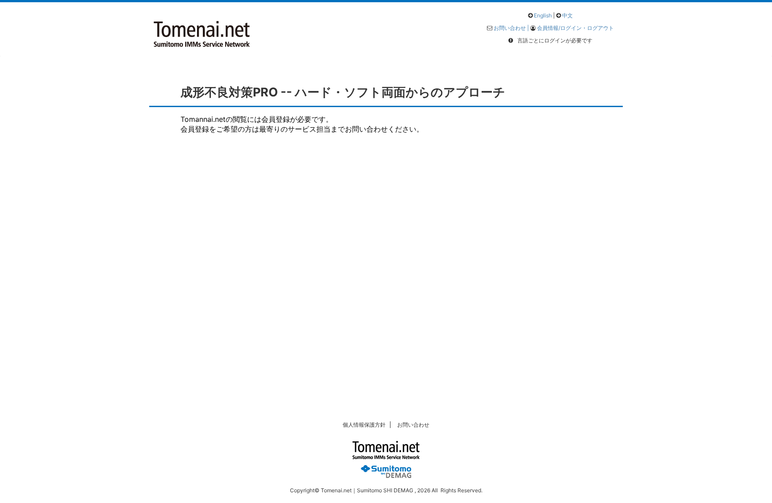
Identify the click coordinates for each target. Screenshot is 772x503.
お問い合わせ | (512, 28)
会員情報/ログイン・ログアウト (575, 28)
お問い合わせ (413, 424)
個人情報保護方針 (364, 424)
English (543, 15)
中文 (567, 15)
